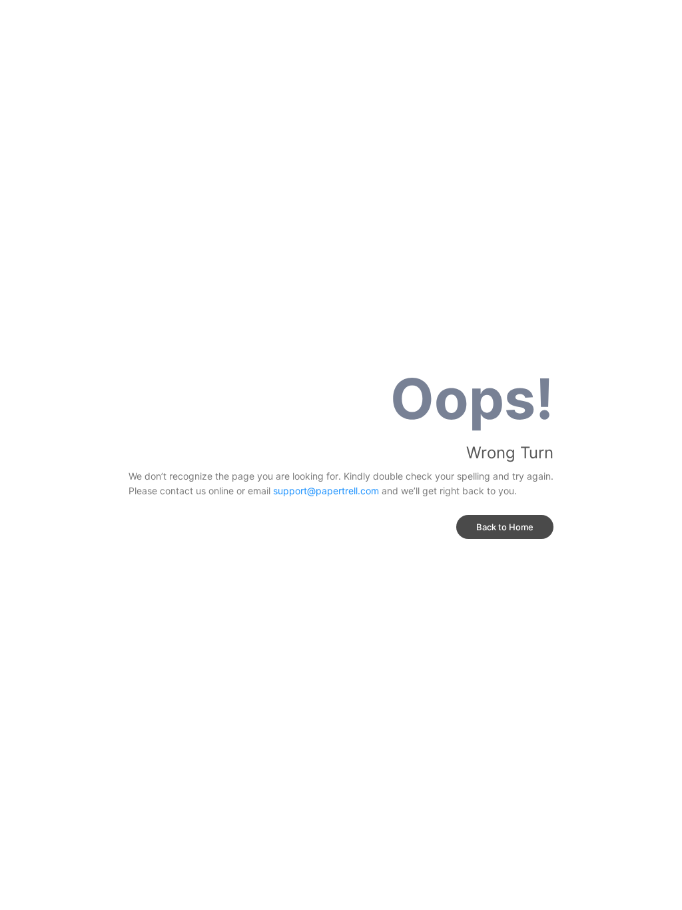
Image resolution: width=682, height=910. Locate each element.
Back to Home (504, 527)
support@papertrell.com (326, 490)
